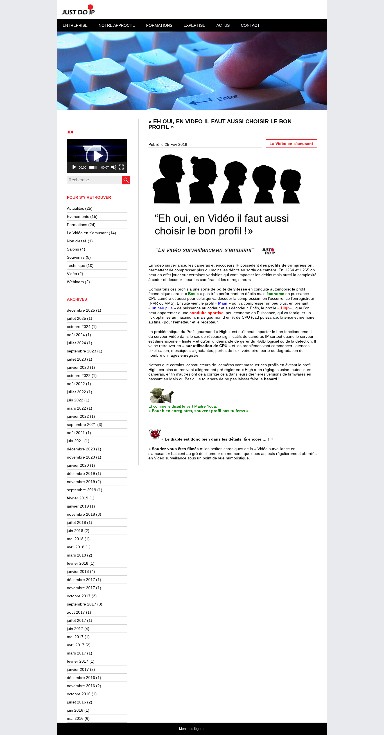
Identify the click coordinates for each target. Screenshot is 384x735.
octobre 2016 (79, 694)
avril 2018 (75, 547)
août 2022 (76, 383)
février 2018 (77, 563)
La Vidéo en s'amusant (87, 233)
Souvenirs (76, 257)
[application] (97, 156)
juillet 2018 (76, 522)
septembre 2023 (81, 351)
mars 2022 (76, 408)
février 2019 (77, 498)
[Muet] (114, 167)
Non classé (77, 241)
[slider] (93, 167)
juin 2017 (75, 628)
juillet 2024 (76, 343)
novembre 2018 (81, 514)
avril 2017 (75, 645)
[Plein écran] (121, 167)
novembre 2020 (81, 457)
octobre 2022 (79, 375)
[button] (97, 156)
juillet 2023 (76, 359)
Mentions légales (192, 729)
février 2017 (77, 661)
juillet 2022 (76, 392)
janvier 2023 (78, 367)
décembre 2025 (81, 310)
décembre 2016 (81, 677)
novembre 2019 (81, 481)
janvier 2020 (78, 465)
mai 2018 (75, 539)
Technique (76, 265)
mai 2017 (75, 637)
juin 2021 (75, 441)
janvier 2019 (78, 506)
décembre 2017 (81, 579)
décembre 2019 (81, 473)
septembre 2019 (81, 490)
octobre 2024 (79, 326)
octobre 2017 (79, 596)
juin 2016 (75, 710)
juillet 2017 (76, 620)
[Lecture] (74, 167)
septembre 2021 (81, 424)
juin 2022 (75, 400)
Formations (77, 224)
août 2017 (76, 612)
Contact (250, 25)
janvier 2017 (78, 669)
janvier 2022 (78, 416)
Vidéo (72, 273)
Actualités (75, 208)
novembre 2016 (81, 685)
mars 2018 (76, 555)
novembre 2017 (81, 588)
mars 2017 (76, 653)
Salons (73, 249)
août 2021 (76, 432)
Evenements (78, 216)
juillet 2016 (76, 702)
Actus (223, 25)
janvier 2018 (78, 571)
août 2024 (76, 334)
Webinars (75, 282)
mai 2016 (75, 718)
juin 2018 (75, 530)
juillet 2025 (76, 318)
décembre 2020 (81, 449)
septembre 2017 (81, 604)
